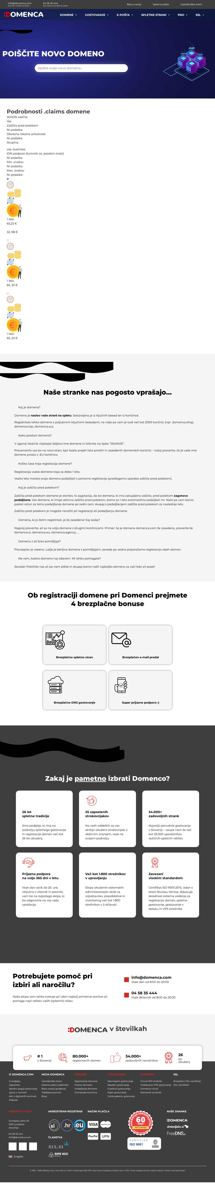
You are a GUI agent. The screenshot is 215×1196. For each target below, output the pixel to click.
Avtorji (167, 1170)
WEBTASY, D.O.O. (20, 1111)
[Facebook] (23, 1146)
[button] (107, 408)
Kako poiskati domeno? (35, 435)
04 (10, 1133)
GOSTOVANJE (117, 1074)
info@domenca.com (151, 977)
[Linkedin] (13, 1146)
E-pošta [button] (123, 15)
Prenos (15, 293)
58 (13, 1133)
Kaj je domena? (29, 407)
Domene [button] (67, 15)
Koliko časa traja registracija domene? (45, 463)
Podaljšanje (18, 240)
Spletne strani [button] (153, 15)
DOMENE (81, 1074)
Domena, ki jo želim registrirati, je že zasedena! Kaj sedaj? (59, 520)
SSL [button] (198, 15)
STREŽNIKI (147, 1074)
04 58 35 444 (144, 993)
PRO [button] (181, 15)
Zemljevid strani (178, 1170)
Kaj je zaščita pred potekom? (38, 487)
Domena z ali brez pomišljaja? (39, 541)
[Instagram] (33, 1146)
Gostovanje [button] (95, 15)
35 (16, 1133)
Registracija (18, 179)
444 (20, 1133)
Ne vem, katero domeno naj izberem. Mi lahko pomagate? (59, 558)
